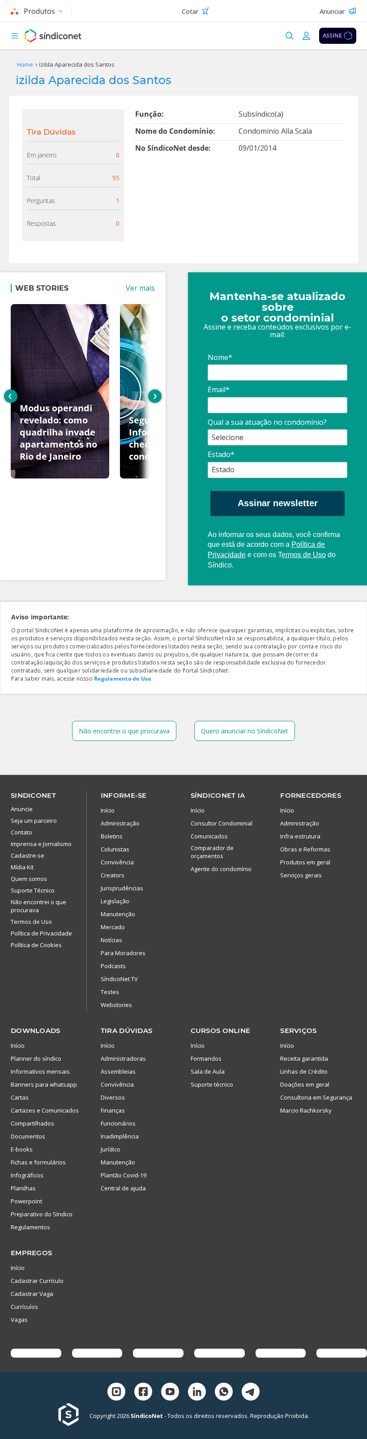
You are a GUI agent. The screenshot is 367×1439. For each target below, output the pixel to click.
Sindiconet (33, 795)
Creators (112, 875)
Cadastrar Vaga (32, 1294)
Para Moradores (123, 953)
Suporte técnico (212, 1084)
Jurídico (110, 1149)
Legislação (115, 901)
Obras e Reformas (305, 849)
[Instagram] (116, 1393)
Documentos (28, 1136)
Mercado (113, 927)
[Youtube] (170, 1393)
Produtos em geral (305, 862)
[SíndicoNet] (74, 1415)
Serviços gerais (301, 875)
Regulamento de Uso (122, 678)
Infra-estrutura (300, 836)
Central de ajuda (123, 1188)
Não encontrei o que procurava (124, 731)
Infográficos (27, 1175)
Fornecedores (310, 795)
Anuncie (22, 809)
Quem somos (29, 879)
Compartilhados (32, 1123)
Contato (21, 832)
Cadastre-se (27, 855)
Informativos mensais (40, 1071)
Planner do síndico (36, 1058)
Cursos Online (221, 1030)
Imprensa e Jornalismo (41, 844)
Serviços (298, 1030)
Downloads (35, 1030)
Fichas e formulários (38, 1162)
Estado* (221, 454)
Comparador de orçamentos (212, 852)
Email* (219, 389)
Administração (120, 823)
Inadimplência (120, 1136)
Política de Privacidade (41, 933)
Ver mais (140, 288)
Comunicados (209, 836)
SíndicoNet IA (218, 795)
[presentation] (10, 396)
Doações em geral (304, 1084)
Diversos (113, 1097)
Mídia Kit (22, 867)
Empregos (31, 1253)
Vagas (19, 1320)
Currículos (24, 1307)
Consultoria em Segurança (316, 1097)
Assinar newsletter (278, 503)
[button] (15, 36)
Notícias (111, 940)
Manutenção (118, 914)
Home (25, 64)
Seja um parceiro (34, 821)
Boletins (112, 836)
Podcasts (113, 966)
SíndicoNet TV (119, 979)
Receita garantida (304, 1058)
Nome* (220, 357)
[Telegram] (251, 1393)
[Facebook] (143, 1393)
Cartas (20, 1097)
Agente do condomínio (221, 869)
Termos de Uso (31, 922)
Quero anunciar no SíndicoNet (244, 731)
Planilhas (23, 1188)
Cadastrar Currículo (37, 1281)
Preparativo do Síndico (42, 1214)
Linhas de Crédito (304, 1071)
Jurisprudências (122, 888)
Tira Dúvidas (127, 1030)
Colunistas (115, 849)
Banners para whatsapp (44, 1084)
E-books (22, 1149)
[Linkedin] (197, 1393)
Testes (110, 992)
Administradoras (123, 1058)
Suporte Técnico (33, 890)
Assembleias (118, 1071)
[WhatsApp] (224, 1393)
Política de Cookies (36, 945)
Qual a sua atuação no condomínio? (267, 422)
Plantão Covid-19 (123, 1175)
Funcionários (118, 1123)
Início (108, 810)
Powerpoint (26, 1201)
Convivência (117, 862)
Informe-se (124, 795)
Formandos (206, 1058)
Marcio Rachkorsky (306, 1110)
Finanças (113, 1110)
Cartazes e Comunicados (45, 1110)
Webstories (116, 1005)
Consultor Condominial (221, 823)
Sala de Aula (208, 1071)
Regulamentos (30, 1227)
